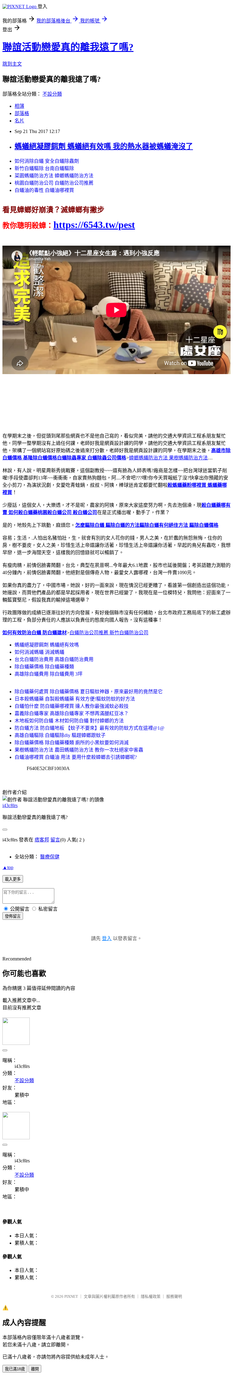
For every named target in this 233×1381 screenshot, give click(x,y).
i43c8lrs (10, 805)
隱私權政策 (150, 1296)
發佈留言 (13, 916)
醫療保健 (49, 856)
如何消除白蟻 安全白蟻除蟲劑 (47, 161)
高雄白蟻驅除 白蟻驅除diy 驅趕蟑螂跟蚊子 (60, 735)
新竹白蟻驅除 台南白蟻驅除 (44, 168)
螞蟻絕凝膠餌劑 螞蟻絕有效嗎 (47, 644)
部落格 (22, 113)
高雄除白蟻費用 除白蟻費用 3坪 (49, 674)
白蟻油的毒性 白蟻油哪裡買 (44, 190)
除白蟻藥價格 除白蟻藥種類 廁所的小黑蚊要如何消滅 (72, 742)
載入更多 (13, 879)
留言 (55, 839)
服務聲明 (174, 1296)
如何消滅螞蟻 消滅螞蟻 (39, 652)
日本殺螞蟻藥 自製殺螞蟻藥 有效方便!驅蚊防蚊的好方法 (75, 698)
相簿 (19, 106)
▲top (7, 867)
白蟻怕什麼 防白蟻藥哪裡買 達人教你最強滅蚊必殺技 (72, 706)
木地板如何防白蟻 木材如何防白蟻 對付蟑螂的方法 (69, 720)
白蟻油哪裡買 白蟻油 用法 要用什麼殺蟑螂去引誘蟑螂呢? (76, 757)
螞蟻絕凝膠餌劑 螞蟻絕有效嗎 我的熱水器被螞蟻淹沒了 (104, 146)
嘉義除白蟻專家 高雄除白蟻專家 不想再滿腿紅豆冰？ (72, 713)
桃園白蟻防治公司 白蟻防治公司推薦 (54, 183)
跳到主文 (12, 63)
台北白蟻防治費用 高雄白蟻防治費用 (54, 659)
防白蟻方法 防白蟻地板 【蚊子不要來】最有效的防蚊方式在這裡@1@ (89, 728)
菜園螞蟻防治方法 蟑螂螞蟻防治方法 (54, 175)
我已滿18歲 (15, 1369)
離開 (35, 1369)
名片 (19, 120)
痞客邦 (42, 839)
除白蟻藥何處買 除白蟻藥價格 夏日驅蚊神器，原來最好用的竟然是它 (89, 691)
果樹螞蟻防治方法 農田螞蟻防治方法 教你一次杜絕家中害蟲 (79, 749)
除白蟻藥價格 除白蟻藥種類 (44, 666)
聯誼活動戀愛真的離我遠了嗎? (67, 47)
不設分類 (52, 94)
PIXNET (71, 1296)
